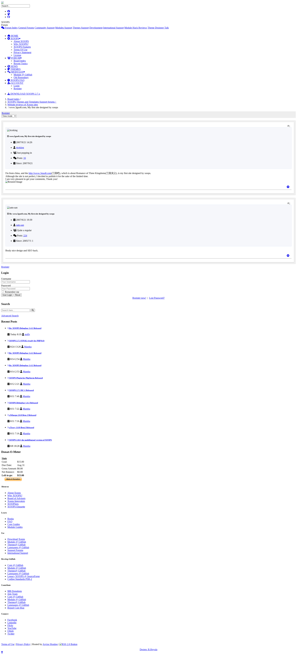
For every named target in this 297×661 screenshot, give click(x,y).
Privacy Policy (23, 644)
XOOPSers (13, 504)
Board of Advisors (16, 498)
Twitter (10, 633)
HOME (14, 35)
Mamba (28, 346)
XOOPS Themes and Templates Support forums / (31, 102)
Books (10, 518)
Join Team (12, 594)
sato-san (20, 225)
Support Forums (15, 550)
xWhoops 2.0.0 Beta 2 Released (22, 415)
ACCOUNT (17, 83)
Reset (17, 295)
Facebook (12, 620)
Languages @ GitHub (18, 547)
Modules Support (63, 27)
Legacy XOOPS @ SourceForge (23, 576)
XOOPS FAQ (17, 80)
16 (24, 158)
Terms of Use (7, 644)
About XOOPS (21, 41)
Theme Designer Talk (158, 27)
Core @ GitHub (15, 565)
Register (18, 88)
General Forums (26, 27)
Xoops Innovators (16, 501)
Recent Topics (21, 63)
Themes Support (81, 27)
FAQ (9, 521)
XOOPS (14, 38)
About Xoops (14, 492)
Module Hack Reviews (135, 27)
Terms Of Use (20, 49)
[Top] (288, 187)
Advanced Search (10, 315)
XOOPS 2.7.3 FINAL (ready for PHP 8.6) (26, 341)
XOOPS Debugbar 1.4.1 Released (23, 403)
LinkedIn (11, 622)
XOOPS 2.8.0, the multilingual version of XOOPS (30, 440)
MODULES (17, 72)
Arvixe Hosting (50, 644)
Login (16, 85)
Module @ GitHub (23, 74)
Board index (13, 99)
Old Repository (21, 77)
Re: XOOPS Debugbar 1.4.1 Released (25, 328)
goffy (27, 334)
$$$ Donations (14, 591)
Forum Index (11, 27)
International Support (113, 27)
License (17, 55)
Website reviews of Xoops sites (22, 104)
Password (6, 285)
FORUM (15, 58)
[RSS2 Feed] (68, 644)
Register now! (139, 298)
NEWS (14, 66)
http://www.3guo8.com (40, 173)
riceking (20, 147)
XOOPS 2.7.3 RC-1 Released (21, 390)
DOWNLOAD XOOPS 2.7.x (25, 93)
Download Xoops (16, 539)
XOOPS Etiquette (16, 506)
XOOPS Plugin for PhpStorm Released (26, 378)
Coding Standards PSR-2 (19, 579)
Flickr (10, 625)
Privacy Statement (22, 52)
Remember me (11, 292)
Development (96, 27)
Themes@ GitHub (16, 544)
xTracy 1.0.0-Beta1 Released (21, 427)
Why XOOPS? (21, 44)
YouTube (11, 628)
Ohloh (10, 631)
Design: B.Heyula (148, 649)
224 (25, 235)
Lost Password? (157, 298)
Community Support (45, 27)
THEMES (15, 69)
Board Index (20, 60)
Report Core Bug (15, 607)
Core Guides (13, 524)
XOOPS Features (22, 47)
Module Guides (15, 527)
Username (6, 278)
